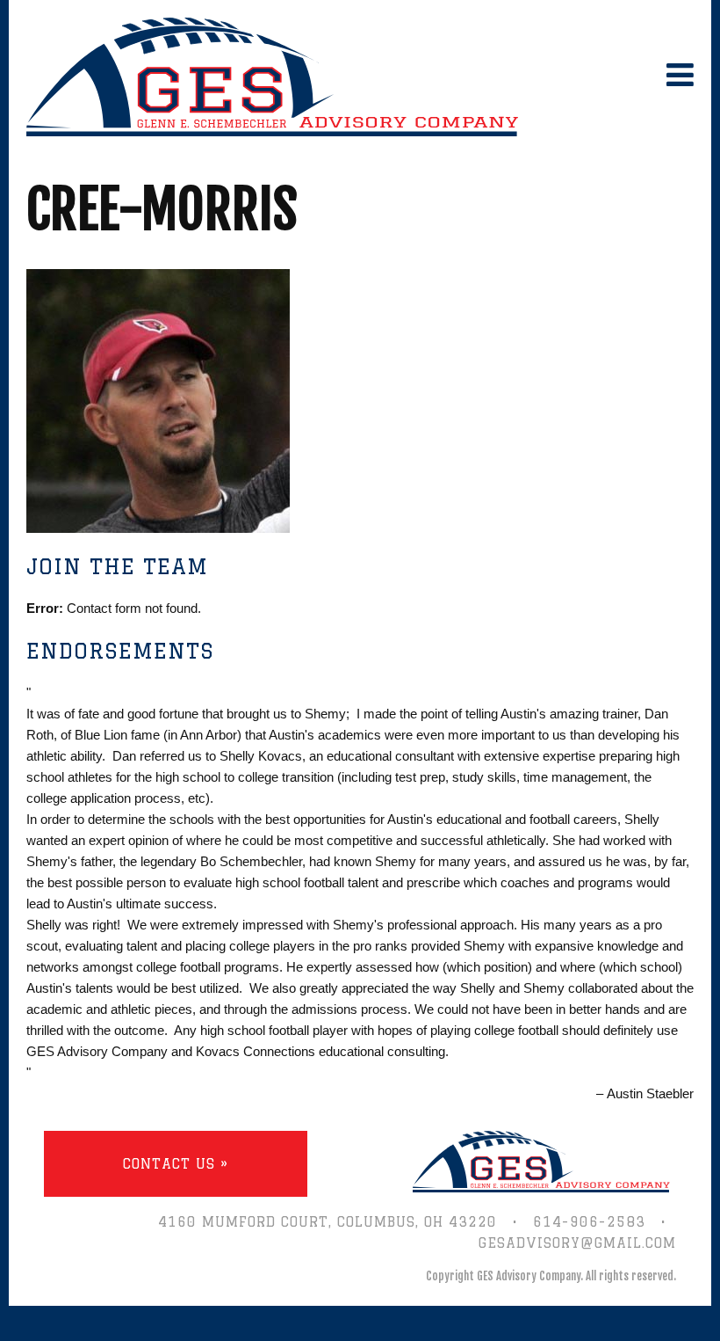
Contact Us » (175, 1163)
